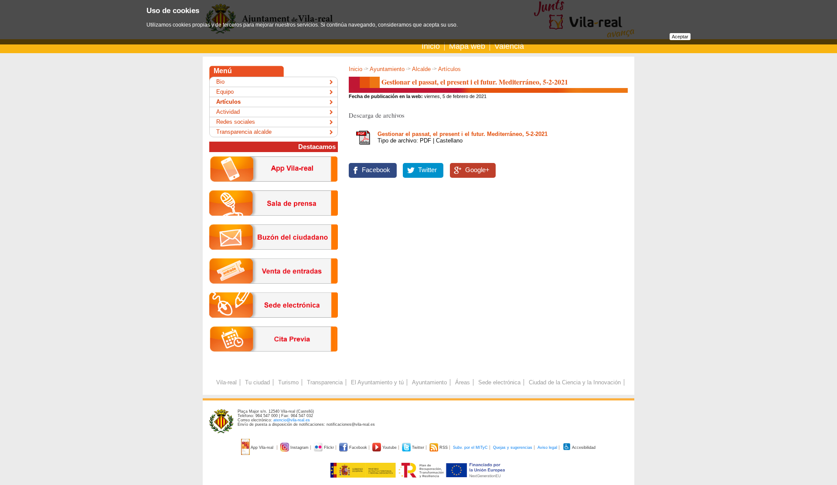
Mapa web (467, 46)
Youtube (389, 447)
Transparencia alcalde (244, 132)
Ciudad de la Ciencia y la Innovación (575, 382)
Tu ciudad (257, 382)
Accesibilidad (583, 447)
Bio (220, 81)
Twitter (427, 169)
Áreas (462, 382)
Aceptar (680, 36)
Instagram (299, 447)
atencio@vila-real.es (291, 420)
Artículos (449, 69)
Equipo (225, 91)
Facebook (376, 169)
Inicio (431, 46)
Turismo (288, 382)
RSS (443, 447)
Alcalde (421, 69)
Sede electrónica (499, 382)
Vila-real (226, 382)
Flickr (329, 447)
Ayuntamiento (387, 69)
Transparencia (325, 382)
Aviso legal (547, 447)
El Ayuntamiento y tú (377, 382)
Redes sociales (235, 122)
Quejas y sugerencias (512, 447)
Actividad (228, 112)
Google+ (477, 169)
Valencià (509, 46)
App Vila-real (262, 447)
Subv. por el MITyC (470, 447)
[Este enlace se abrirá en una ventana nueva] (273, 324)
